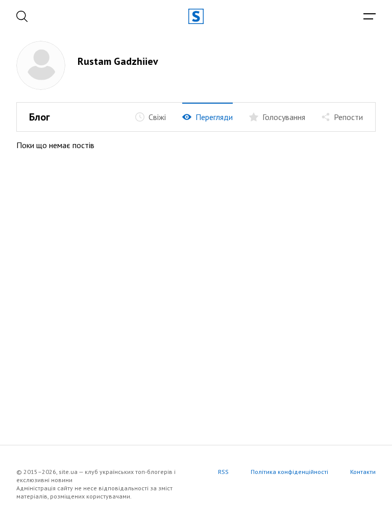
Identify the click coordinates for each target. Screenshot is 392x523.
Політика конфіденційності (289, 472)
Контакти (363, 472)
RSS (223, 472)
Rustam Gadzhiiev (118, 61)
